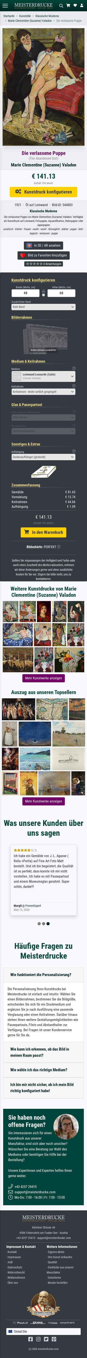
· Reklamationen (15, 1277)
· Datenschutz (14, 1267)
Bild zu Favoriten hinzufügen (46, 255)
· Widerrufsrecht (15, 1272)
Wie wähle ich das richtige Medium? (38, 1069)
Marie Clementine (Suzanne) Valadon (30, 21)
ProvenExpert (33, 906)
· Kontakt (11, 1252)
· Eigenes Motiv (55, 1252)
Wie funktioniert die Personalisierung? (40, 974)
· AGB (9, 1262)
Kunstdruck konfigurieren (46, 192)
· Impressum (13, 1257)
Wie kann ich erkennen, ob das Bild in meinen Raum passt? (39, 1052)
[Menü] (5, 5)
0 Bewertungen (52, 264)
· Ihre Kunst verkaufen (59, 1257)
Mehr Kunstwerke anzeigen (43, 678)
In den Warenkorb (46, 532)
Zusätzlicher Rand (21, 301)
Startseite (9, 16)
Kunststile (25, 16)
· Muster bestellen (57, 1283)
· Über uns (12, 1283)
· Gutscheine (54, 1277)
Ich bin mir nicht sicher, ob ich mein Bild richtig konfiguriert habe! (41, 1087)
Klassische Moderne (47, 16)
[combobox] (43, 307)
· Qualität (52, 1262)
